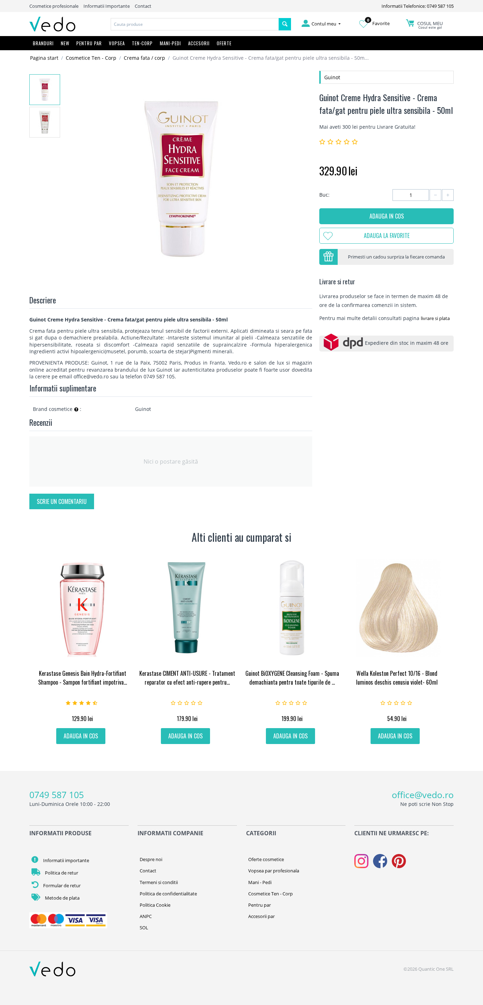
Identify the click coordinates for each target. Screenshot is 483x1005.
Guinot (332, 77)
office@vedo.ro (423, 795)
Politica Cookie (155, 905)
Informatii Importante (106, 6)
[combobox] (195, 24)
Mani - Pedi (260, 882)
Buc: (324, 194)
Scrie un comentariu (62, 501)
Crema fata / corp (144, 57)
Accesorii (199, 43)
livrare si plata (435, 318)
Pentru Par (89, 43)
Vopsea (117, 43)
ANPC (146, 916)
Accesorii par (261, 916)
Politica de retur (61, 873)
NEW (65, 43)
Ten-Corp (142, 43)
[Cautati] (285, 24)
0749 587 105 (56, 795)
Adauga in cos (386, 216)
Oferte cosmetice (266, 859)
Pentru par (259, 905)
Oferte (224, 43)
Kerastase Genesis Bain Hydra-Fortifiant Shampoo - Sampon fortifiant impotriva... (82, 677)
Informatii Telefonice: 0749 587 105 (418, 6)
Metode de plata (62, 898)
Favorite (378, 23)
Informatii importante (65, 860)
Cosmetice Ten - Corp (91, 57)
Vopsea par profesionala (273, 870)
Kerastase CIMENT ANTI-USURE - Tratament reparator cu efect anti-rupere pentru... (187, 677)
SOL (144, 927)
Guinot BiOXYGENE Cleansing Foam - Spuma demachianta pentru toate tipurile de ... (292, 677)
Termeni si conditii (159, 882)
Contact (143, 6)
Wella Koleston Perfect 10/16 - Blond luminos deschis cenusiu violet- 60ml (397, 677)
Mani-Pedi (170, 43)
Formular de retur (61, 885)
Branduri (43, 43)
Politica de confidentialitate (168, 893)
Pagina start (44, 57)
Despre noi (151, 859)
